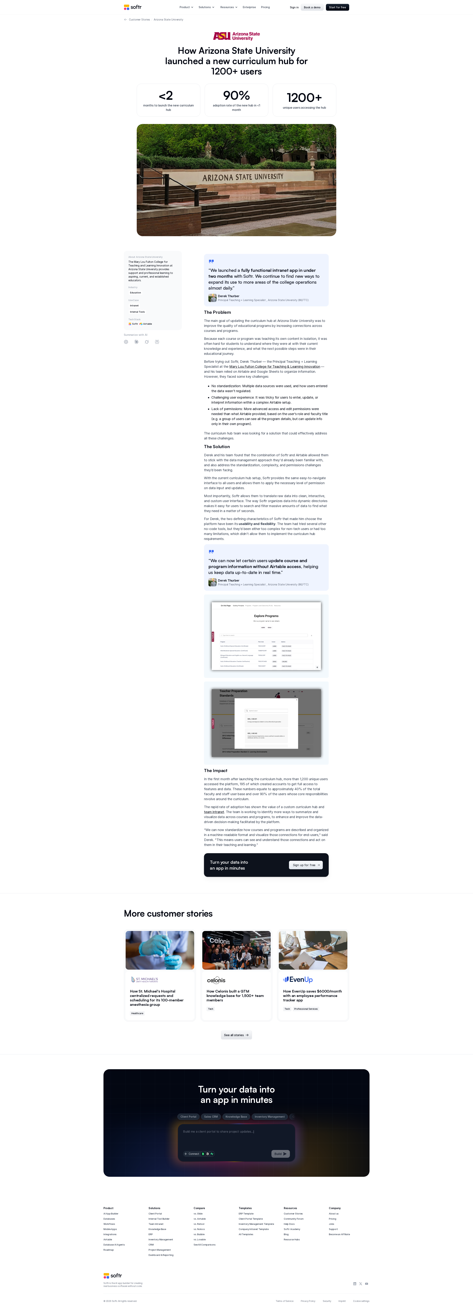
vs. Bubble (199, 1234)
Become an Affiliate (339, 1234)
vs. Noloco (199, 1229)
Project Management (160, 1249)
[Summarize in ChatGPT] (126, 342)
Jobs (331, 1224)
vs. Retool (199, 1224)
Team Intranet (156, 1224)
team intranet (214, 812)
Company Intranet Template (254, 1229)
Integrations (110, 1234)
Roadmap (108, 1249)
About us (334, 1213)
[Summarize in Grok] (146, 342)
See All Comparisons (204, 1244)
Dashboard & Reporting (161, 1255)
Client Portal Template (251, 1218)
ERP (151, 1234)
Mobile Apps (110, 1229)
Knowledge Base (157, 1229)
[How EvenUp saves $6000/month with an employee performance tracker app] (313, 975)
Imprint (342, 1301)
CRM (151, 1244)
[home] (133, 7)
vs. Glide (198, 1213)
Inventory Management (161, 1239)
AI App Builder (110, 1213)
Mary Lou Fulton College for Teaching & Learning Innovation (274, 366)
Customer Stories (293, 1213)
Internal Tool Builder (159, 1218)
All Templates (246, 1234)
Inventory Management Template (256, 1224)
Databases (109, 1218)
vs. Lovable (199, 1239)
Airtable (107, 1239)
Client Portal (155, 1213)
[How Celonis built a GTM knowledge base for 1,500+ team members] (237, 975)
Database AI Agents (114, 1244)
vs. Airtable (200, 1218)
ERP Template (246, 1213)
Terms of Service (284, 1301)
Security (327, 1301)
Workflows (109, 1224)
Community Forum (293, 1218)
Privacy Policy (308, 1301)
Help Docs (289, 1224)
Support (333, 1229)
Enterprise (249, 7)
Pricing (265, 7)
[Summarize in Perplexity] (157, 342)
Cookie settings (361, 1301)
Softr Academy (292, 1229)
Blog (286, 1234)
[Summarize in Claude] (136, 342)
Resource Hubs (292, 1239)
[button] (186, 7)
